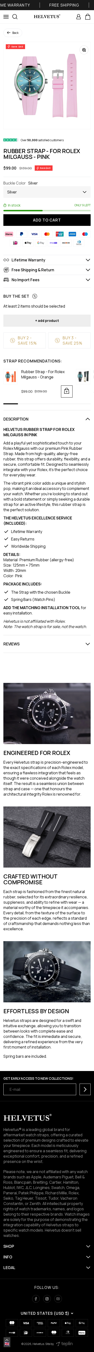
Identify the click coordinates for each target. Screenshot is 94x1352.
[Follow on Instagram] (47, 1299)
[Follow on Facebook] (36, 1299)
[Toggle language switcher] (7, 1340)
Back (15, 33)
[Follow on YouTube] (58, 1299)
